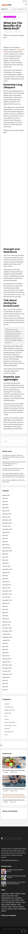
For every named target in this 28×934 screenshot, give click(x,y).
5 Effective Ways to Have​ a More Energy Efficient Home (16, 882)
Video (6, 735)
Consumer (5, 772)
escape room (5, 900)
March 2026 (5, 511)
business (23, 893)
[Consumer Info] (6, 5)
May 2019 (5, 686)
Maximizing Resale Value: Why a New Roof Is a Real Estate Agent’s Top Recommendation (13, 463)
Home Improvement (9, 17)
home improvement (10, 902)
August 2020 (6, 640)
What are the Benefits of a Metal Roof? (13, 25)
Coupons (4, 895)
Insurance (18, 902)
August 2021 (6, 603)
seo (5, 908)
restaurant (21, 906)
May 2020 (5, 649)
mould (19, 904)
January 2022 (6, 588)
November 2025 (7, 523)
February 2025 (6, 548)
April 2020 (5, 652)
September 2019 (7, 674)
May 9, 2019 (18, 31)
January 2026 (6, 517)
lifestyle (8, 904)
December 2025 (7, 520)
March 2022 (5, 581)
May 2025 (5, 541)
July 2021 (5, 606)
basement (12, 893)
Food (5, 716)
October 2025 (6, 526)
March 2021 (5, 618)
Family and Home (9, 710)
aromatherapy (5, 893)
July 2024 (5, 554)
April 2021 (5, 615)
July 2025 (5, 535)
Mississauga (13, 904)
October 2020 (6, 634)
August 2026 (6, 495)
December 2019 (7, 665)
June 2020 (5, 646)
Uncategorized (8, 731)
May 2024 (5, 560)
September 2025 (7, 529)
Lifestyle (7, 728)
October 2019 (6, 671)
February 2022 (6, 585)
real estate (15, 906)
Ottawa (10, 906)
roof (3, 908)
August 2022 (6, 572)
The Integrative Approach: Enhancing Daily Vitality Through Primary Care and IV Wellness (13, 457)
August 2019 (6, 677)
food (13, 900)
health (21, 900)
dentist (16, 895)
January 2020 (6, 662)
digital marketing (6, 898)
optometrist (4, 906)
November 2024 (7, 551)
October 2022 (6, 566)
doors (12, 898)
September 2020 (7, 637)
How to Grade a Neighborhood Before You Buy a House (13, 481)
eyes (10, 900)
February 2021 (6, 622)
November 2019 (7, 668)
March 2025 (5, 544)
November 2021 (7, 594)
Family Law (7, 713)
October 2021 (6, 597)
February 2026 (6, 514)
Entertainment (8, 707)
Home (14, 9)
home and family (9, 722)
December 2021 (7, 591)
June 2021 (5, 609)
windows (4, 910)
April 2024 (5, 563)
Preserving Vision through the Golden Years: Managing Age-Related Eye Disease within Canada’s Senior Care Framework (13, 475)
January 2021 (6, 625)
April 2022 (5, 578)
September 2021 (7, 600)
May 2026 (5, 504)
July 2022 (5, 575)
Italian (23, 902)
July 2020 (5, 643)
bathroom (17, 893)
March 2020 (5, 655)
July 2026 (5, 498)
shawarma (9, 908)
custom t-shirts (10, 895)
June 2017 (5, 689)
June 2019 (5, 683)
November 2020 (7, 631)
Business (7, 704)
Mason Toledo (8, 31)
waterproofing (22, 908)
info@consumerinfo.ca (12, 860)
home (3, 902)
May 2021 (5, 612)
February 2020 (6, 659)
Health (6, 719)
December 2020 (7, 628)
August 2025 (6, 532)
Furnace (17, 900)
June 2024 (5, 557)
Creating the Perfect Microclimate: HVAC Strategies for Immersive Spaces (13, 469)
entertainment (18, 898)
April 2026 (5, 507)
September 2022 (7, 569)
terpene (15, 908)
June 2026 (5, 501)
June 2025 (5, 538)
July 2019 (5, 680)
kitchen (3, 904)
